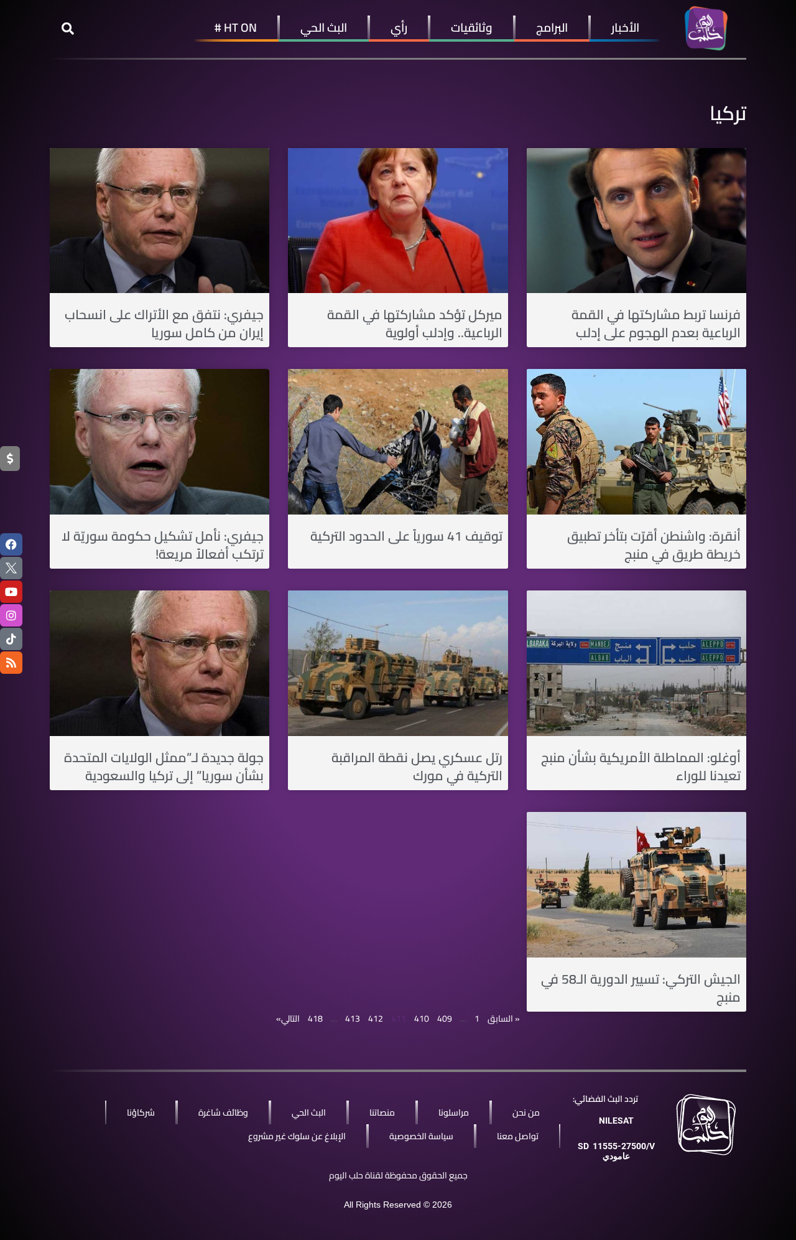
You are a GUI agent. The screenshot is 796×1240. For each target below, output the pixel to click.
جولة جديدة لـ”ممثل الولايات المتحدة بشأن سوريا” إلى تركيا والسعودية (164, 766)
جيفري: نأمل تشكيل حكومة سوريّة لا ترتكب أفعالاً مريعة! (163, 545)
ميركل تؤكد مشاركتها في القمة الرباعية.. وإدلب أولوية (414, 323)
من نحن (526, 1112)
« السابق (504, 1018)
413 (352, 1018)
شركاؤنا (141, 1112)
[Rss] (11, 662)
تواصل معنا (518, 1136)
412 (375, 1018)
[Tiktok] (11, 639)
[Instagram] (11, 615)
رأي (399, 27)
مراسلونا (453, 1112)
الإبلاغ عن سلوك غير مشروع (297, 1136)
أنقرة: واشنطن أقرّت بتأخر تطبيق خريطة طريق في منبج (654, 545)
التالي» (288, 1018)
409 (444, 1018)
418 (315, 1018)
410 (421, 1018)
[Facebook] (11, 544)
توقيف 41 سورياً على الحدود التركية (406, 536)
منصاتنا (382, 1112)
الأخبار (625, 27)
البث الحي (323, 27)
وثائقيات (472, 27)
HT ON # (236, 27)
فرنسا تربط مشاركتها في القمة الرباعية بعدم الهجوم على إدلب (656, 323)
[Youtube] (11, 591)
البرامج (552, 27)
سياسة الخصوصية (421, 1136)
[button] (67, 28)
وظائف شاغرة (223, 1112)
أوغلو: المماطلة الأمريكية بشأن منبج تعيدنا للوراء (641, 766)
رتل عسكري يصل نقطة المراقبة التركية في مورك (416, 766)
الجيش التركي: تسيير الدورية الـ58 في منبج (641, 988)
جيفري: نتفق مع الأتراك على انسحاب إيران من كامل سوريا (164, 323)
